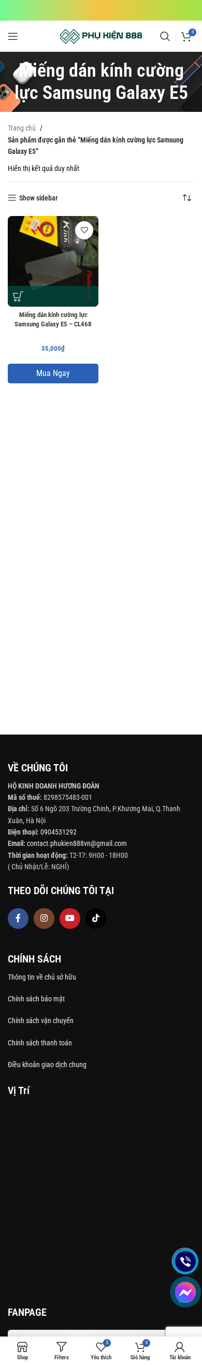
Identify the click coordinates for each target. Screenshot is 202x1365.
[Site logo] (101, 36)
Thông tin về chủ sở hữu (42, 977)
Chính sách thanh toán (41, 1043)
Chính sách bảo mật (36, 999)
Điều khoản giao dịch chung (47, 1064)
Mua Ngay (53, 373)
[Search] (165, 36)
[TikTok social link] (95, 918)
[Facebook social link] (18, 918)
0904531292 (58, 832)
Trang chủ (22, 128)
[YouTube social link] (70, 918)
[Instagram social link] (44, 918)
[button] (18, 296)
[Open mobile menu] (13, 36)
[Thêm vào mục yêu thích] (84, 230)
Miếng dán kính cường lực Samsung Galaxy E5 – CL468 (53, 319)
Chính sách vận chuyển (41, 1020)
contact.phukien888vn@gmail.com (77, 843)
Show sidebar (38, 198)
